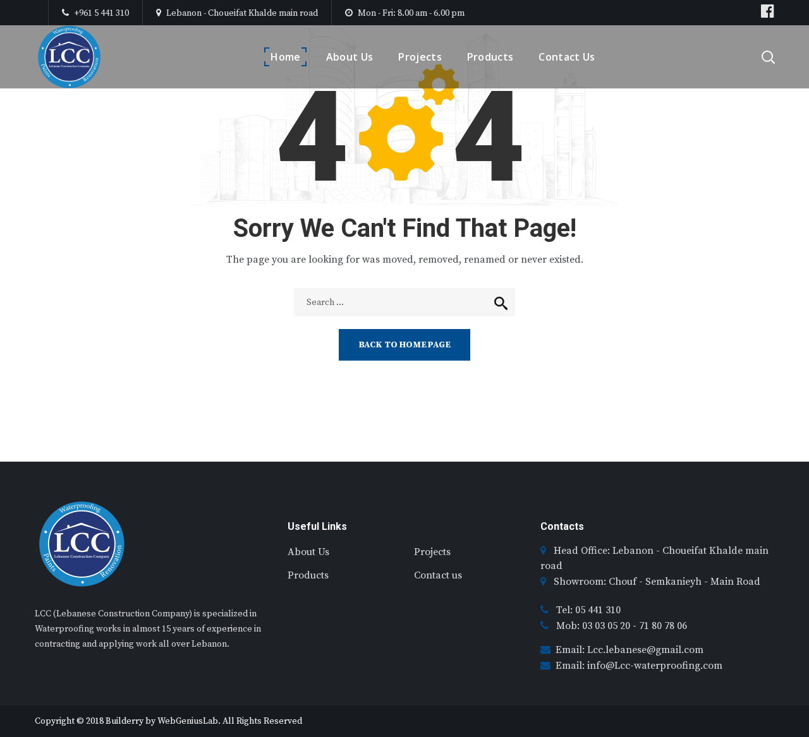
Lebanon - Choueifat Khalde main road (242, 13)
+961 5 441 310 (100, 13)
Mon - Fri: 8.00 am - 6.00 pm (411, 13)
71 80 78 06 (663, 626)
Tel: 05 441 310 (588, 610)
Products (308, 575)
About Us (308, 552)
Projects (432, 552)
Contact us (438, 575)
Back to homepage (404, 345)
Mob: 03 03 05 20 (594, 626)
